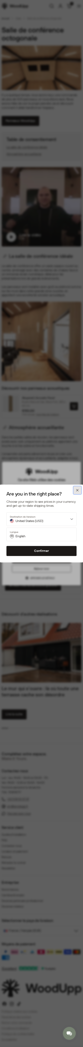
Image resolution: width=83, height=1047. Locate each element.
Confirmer (41, 551)
